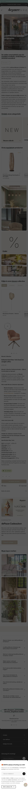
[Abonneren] (24, 773)
